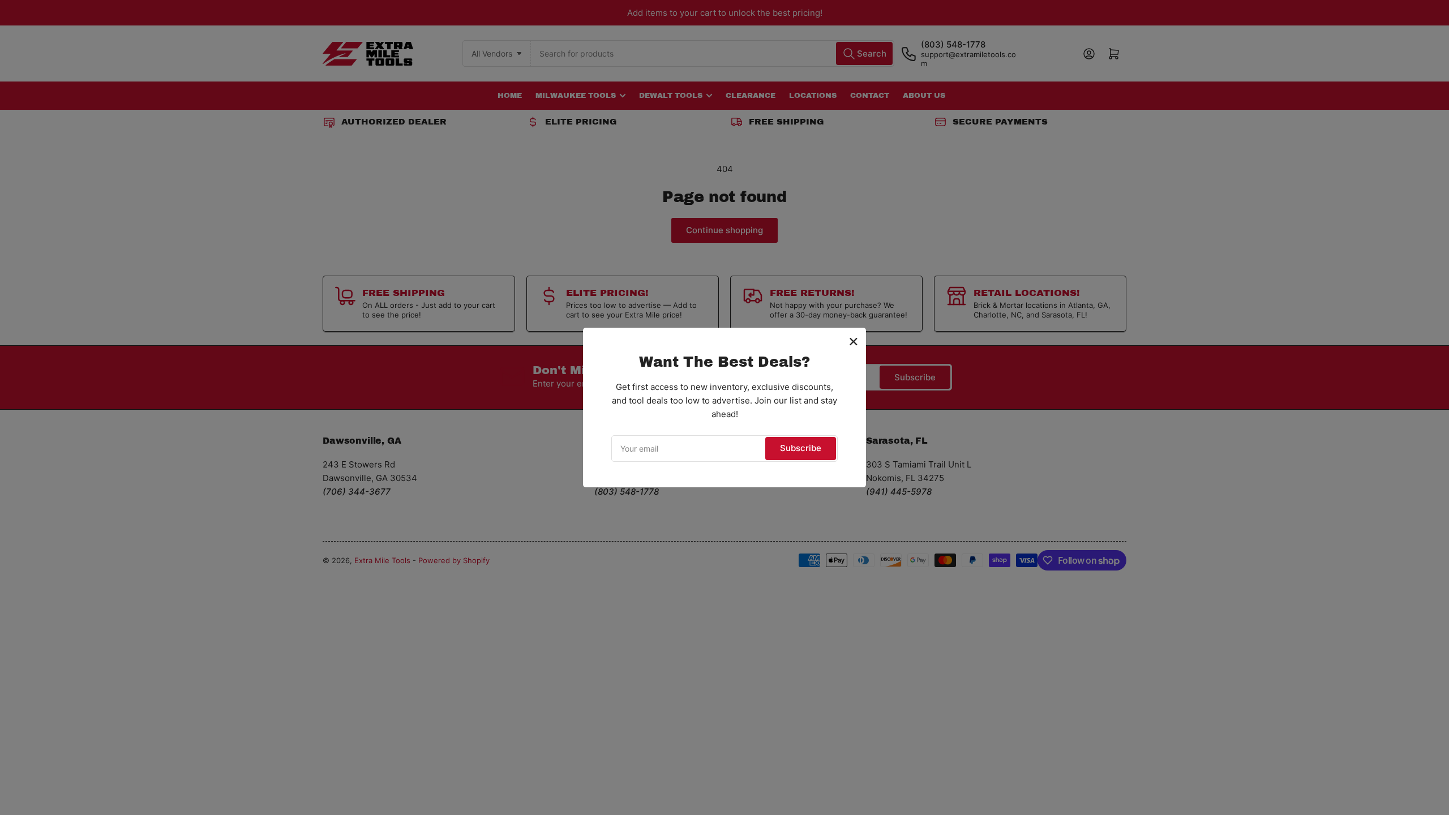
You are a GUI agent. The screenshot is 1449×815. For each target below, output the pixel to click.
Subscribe (800, 448)
